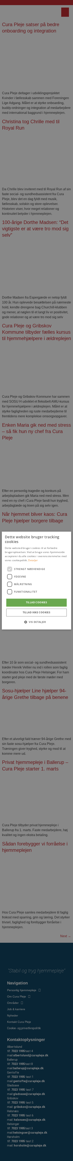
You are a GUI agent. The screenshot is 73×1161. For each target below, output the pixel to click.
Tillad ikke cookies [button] (36, 612)
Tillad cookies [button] (36, 602)
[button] (36, 621)
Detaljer (33, 560)
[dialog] (36, 580)
